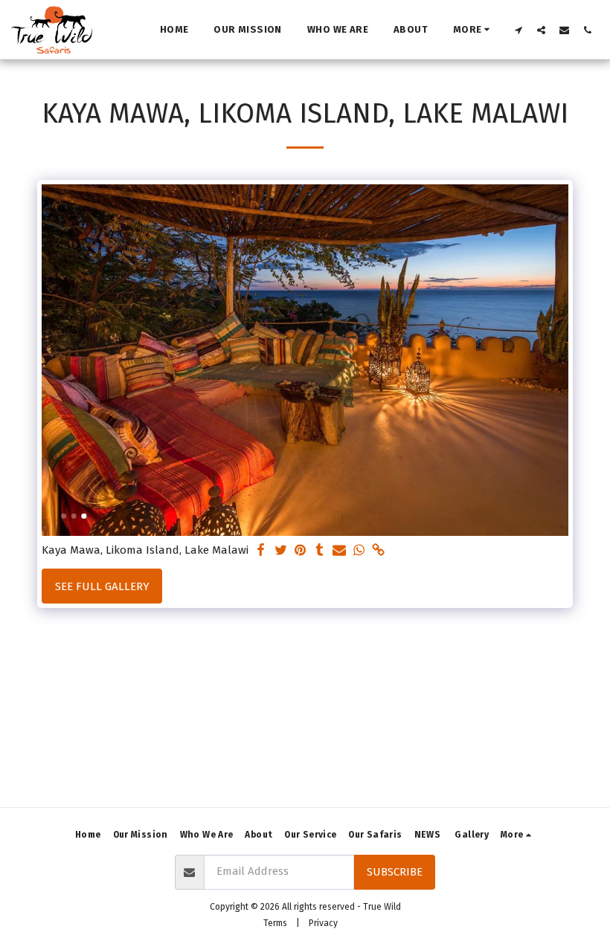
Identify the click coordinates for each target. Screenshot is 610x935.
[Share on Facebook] (261, 550)
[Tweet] (281, 550)
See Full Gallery (102, 586)
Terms (275, 923)
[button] (518, 30)
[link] (378, 550)
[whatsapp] (359, 550)
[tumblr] (319, 550)
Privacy (323, 923)
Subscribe (395, 872)
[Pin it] (300, 550)
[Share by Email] (340, 550)
